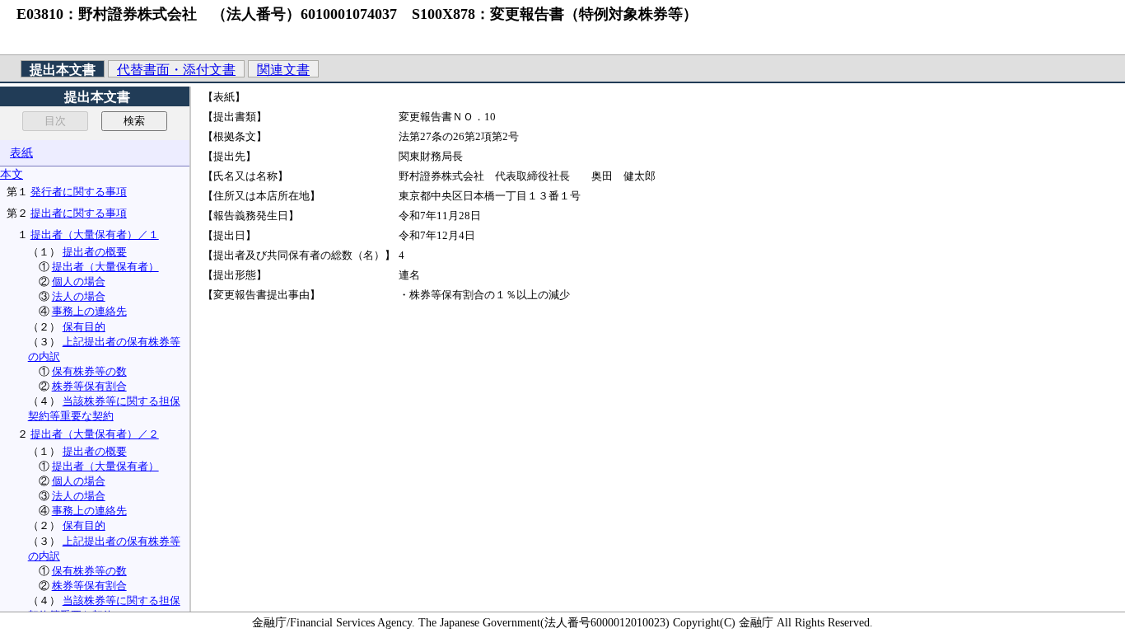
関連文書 (283, 70)
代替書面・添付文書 (176, 70)
